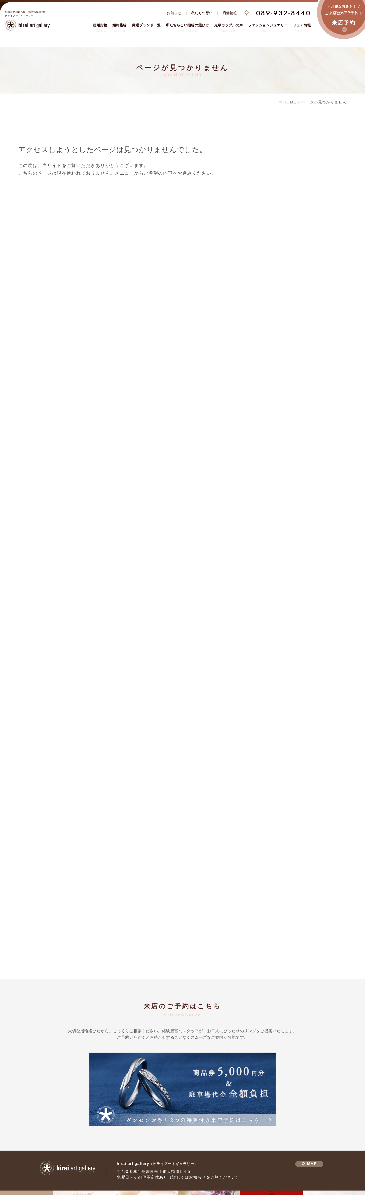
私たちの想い (202, 13)
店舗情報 (230, 13)
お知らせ (174, 13)
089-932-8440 (283, 13)
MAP (311, 1164)
